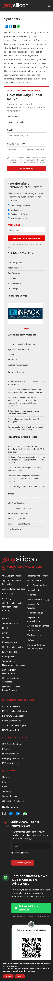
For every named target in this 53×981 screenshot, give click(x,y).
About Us (6, 777)
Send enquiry (26, 168)
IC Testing (12, 278)
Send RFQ (6, 791)
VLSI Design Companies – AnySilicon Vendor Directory (13, 607)
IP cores (6, 618)
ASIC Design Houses (16, 262)
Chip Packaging (14, 273)
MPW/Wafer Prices (10, 753)
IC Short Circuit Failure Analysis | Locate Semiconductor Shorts (24, 412)
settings (31, 971)
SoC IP (5, 632)
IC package (31, 594)
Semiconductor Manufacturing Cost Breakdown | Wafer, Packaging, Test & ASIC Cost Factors (26, 449)
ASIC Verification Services (38, 625)
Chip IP (5, 628)
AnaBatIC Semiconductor (18, 365)
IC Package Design (35, 612)
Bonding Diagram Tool (17, 518)
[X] (14, 26)
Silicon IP (6, 637)
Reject (20, 976)
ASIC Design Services (20, 205)
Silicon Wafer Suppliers (37, 585)
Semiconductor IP (18, 218)
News (4, 786)
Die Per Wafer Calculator (18, 513)
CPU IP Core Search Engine (19, 524)
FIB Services (32, 640)
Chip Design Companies (12, 647)
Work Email (14, 225)
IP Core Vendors (14, 283)
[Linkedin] (6, 26)
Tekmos (11, 354)
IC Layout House (9, 651)
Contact (5, 782)
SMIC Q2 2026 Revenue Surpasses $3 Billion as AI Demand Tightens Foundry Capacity (26, 391)
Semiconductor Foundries (13, 589)
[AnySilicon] (20, 5)
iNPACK (27, 328)
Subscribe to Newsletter (13, 801)
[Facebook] (10, 26)
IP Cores (6, 749)
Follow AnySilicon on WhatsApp (29, 908)
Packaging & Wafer (19, 214)
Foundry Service (34, 580)
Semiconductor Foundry (37, 575)
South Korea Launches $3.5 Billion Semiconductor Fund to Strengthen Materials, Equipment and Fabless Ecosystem (22, 401)
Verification (15, 210)
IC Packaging (7, 593)
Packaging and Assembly (13, 758)
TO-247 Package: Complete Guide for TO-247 (26, 486)
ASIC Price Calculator (16, 503)
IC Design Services (10, 656)
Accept (8, 976)
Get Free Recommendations (26, 238)
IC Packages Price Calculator (20, 508)
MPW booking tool (10, 730)
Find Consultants (15, 529)
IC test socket (33, 630)
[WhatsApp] (18, 26)
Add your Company (10, 796)
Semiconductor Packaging (38, 599)
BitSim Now (12, 359)
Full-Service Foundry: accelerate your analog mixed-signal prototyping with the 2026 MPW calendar (26, 460)
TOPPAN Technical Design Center (21, 344)
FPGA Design (13, 288)
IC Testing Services (10, 763)
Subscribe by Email (23, 862)
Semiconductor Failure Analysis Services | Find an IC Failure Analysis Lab (25, 428)
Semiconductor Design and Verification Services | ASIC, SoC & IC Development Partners (24, 478)
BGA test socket (34, 635)
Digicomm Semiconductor (18, 349)
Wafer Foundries (15, 268)
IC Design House (9, 642)
